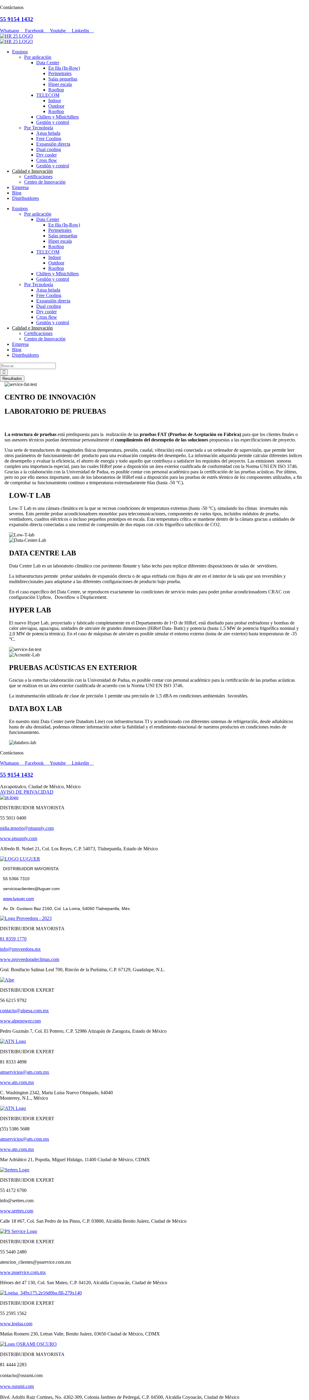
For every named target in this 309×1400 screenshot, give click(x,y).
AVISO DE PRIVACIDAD (26, 792)
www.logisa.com (16, 1323)
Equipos (20, 51)
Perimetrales (60, 73)
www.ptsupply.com (18, 838)
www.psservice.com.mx (23, 1272)
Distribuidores (25, 198)
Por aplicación (37, 57)
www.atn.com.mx (17, 1082)
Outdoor (56, 106)
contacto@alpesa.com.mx (24, 1010)
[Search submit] (4, 372)
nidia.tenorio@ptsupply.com (27, 828)
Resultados (12, 378)
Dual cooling (48, 149)
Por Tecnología (38, 127)
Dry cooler (46, 154)
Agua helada (48, 133)
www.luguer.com (18, 898)
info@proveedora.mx (20, 949)
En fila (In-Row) (64, 68)
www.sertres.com (16, 1210)
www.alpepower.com (20, 1020)
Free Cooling (48, 138)
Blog (16, 192)
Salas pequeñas (62, 78)
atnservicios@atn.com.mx (24, 1072)
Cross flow (46, 160)
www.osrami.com (17, 1386)
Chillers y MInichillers (57, 116)
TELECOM (47, 95)
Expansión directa (53, 144)
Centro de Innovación (44, 182)
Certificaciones (38, 176)
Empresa (20, 187)
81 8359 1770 (13, 938)
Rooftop (56, 89)
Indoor (54, 100)
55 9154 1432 (16, 19)
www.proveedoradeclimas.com (29, 959)
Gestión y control (52, 122)
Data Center (47, 62)
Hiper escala (60, 84)
